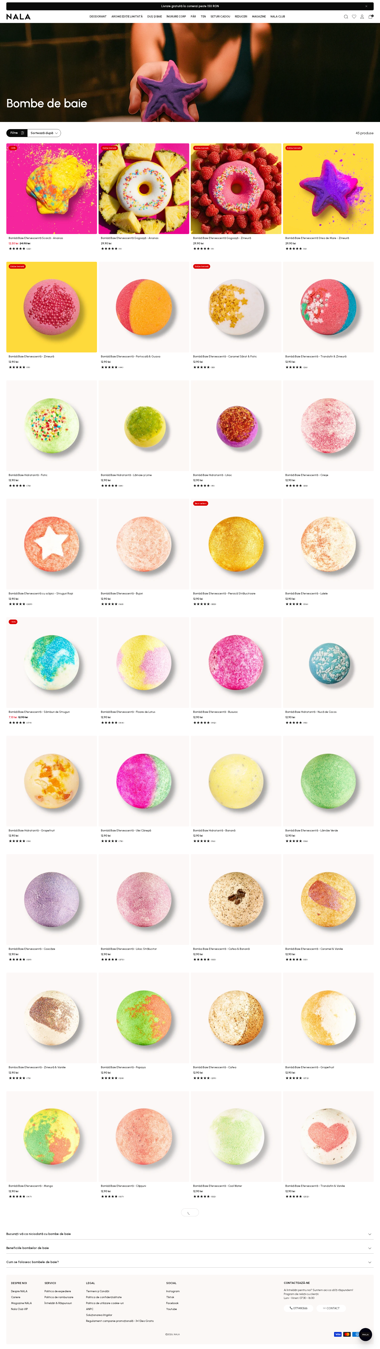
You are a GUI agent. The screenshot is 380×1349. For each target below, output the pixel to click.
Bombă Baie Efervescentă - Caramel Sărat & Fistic (225, 356)
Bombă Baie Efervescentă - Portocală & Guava (130, 356)
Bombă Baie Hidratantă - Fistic (28, 475)
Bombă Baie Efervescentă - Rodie (30, 1304)
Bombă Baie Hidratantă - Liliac (212, 475)
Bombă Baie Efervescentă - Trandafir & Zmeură (315, 356)
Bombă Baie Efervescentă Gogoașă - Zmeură (222, 238)
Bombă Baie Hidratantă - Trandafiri (215, 1304)
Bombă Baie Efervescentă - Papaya (123, 1067)
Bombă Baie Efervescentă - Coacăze (32, 949)
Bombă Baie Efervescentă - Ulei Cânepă (126, 830)
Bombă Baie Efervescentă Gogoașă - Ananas (129, 238)
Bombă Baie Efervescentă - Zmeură (31, 356)
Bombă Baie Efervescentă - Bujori (122, 593)
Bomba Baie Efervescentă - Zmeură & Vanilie (37, 1067)
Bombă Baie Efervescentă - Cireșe (306, 475)
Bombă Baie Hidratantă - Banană (214, 830)
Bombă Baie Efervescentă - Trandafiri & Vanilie (315, 1186)
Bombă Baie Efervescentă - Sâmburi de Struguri (39, 712)
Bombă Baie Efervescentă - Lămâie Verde (311, 830)
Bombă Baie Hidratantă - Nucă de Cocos (310, 712)
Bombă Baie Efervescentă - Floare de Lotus (128, 712)
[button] (346, 17)
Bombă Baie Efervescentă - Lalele (306, 593)
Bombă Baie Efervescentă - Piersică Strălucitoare (224, 593)
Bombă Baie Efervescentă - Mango (31, 1186)
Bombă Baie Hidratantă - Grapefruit (32, 830)
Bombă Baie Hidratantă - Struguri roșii (309, 1304)
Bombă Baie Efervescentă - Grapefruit (309, 1067)
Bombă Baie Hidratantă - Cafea (121, 1304)
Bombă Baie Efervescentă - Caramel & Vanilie (314, 949)
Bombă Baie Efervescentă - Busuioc (215, 712)
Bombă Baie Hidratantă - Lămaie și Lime (126, 475)
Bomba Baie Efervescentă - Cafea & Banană (221, 949)
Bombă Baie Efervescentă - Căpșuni (123, 1186)
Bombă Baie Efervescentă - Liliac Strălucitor (129, 949)
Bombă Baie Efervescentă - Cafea (214, 1067)
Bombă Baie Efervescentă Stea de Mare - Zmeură (317, 238)
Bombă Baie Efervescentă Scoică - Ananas (36, 238)
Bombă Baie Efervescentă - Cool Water (217, 1186)
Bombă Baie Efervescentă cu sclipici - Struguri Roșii (41, 593)
